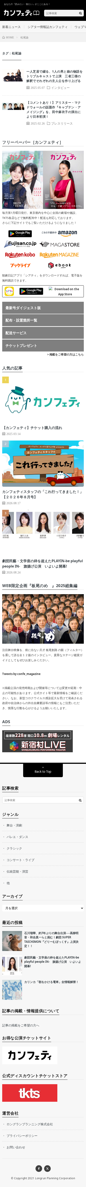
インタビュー (60, 87)
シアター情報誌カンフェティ (48, 27)
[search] (80, 13)
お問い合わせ (16, 1147)
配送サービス (16, 332)
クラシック (14, 848)
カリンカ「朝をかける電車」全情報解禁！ (51, 982)
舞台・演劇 (14, 825)
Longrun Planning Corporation (55, 1178)
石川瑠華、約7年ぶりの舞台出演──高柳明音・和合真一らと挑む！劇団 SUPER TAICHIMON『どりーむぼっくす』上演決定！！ (51, 939)
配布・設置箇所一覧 (21, 320)
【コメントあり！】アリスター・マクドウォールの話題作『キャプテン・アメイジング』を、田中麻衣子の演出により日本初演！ (53, 109)
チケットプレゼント (21, 345)
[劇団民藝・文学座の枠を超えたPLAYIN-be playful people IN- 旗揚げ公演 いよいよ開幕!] (12, 965)
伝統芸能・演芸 (17, 871)
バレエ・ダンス (17, 837)
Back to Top (43, 771)
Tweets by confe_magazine (21, 674)
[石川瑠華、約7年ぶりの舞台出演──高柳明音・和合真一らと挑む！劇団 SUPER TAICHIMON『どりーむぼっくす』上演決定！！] (12, 941)
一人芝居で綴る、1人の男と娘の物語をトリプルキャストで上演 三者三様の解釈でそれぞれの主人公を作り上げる (54, 76)
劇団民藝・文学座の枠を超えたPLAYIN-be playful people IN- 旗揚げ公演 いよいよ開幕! (52, 961)
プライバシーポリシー (22, 1135)
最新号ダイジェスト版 (23, 307)
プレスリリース (62, 123)
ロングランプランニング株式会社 (30, 1124)
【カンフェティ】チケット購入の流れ (32, 427)
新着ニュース (11, 27)
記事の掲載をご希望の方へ (20, 1025)
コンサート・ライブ (20, 860)
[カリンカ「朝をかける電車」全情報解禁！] (12, 990)
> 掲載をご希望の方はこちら (65, 354)
